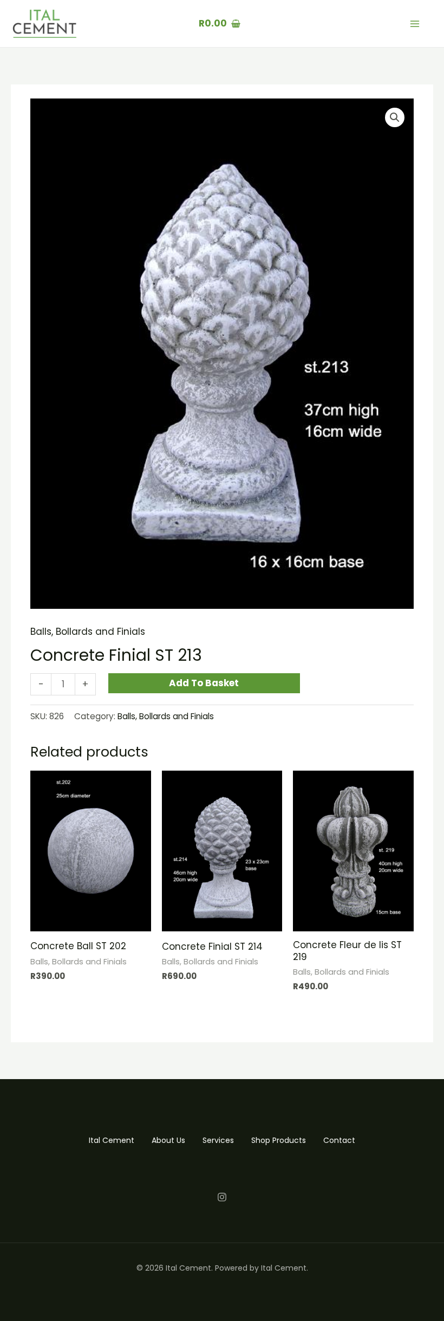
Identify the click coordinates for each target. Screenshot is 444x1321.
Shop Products (278, 1140)
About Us (168, 1140)
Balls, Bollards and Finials (87, 631)
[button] (394, 117)
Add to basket (204, 682)
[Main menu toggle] (415, 24)
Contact (339, 1140)
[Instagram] (222, 1197)
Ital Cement (111, 1140)
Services (218, 1140)
